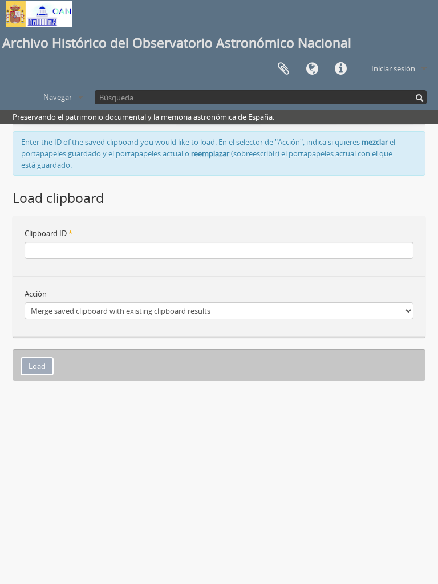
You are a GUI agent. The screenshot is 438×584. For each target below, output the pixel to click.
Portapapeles (283, 69)
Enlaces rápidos (340, 69)
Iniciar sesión (393, 68)
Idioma (312, 69)
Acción (36, 294)
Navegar (57, 97)
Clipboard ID (48, 233)
